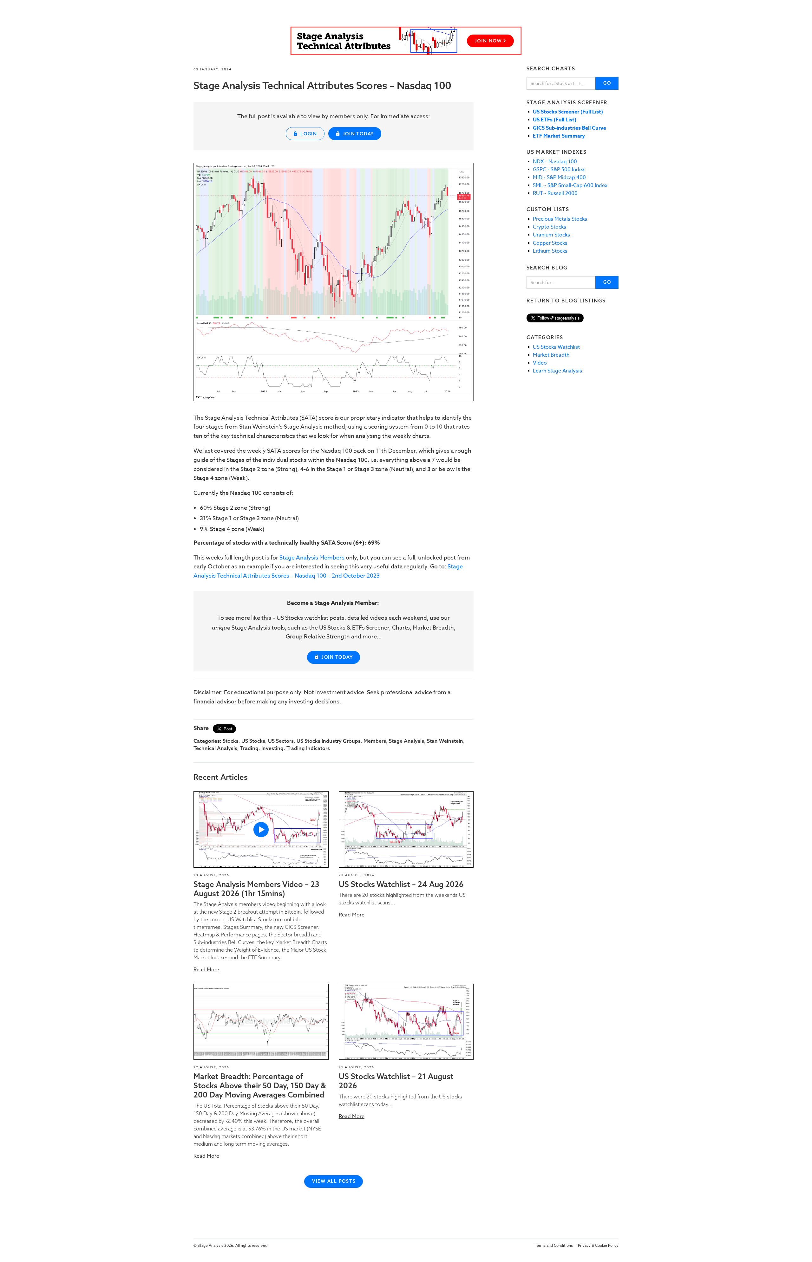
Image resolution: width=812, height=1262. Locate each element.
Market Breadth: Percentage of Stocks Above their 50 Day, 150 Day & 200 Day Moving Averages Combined (259, 1085)
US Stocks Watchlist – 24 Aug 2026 (401, 884)
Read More (206, 970)
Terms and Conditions (554, 1245)
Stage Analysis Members (311, 557)
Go (607, 83)
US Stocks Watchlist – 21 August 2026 (396, 1080)
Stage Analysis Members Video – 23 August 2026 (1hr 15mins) (256, 888)
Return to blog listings (566, 300)
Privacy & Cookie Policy (598, 1245)
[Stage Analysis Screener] (406, 41)
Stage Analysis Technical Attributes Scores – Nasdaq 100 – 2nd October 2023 (328, 571)
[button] (261, 829)
